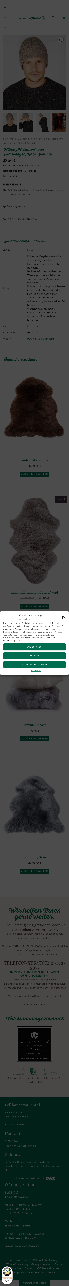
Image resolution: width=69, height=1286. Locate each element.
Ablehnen (34, 655)
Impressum (36, 670)
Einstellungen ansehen (34, 664)
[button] (64, 617)
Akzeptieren (34, 646)
